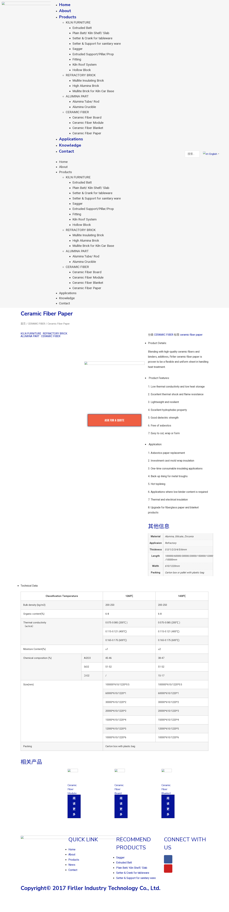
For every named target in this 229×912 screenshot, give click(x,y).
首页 (23, 324)
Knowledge (70, 145)
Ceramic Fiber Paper (86, 133)
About (65, 10)
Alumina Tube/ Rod (85, 101)
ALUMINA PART (77, 96)
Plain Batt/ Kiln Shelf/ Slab (90, 33)
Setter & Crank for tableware (92, 38)
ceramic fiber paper (191, 335)
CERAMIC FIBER (77, 112)
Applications (71, 139)
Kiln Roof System (84, 64)
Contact (66, 151)
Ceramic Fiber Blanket (87, 128)
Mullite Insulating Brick (88, 80)
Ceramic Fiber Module (87, 122)
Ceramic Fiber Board (86, 117)
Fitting (76, 59)
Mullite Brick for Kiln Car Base (93, 91)
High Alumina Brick (85, 85)
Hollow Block (81, 70)
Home (64, 4)
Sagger (77, 49)
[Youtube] (168, 868)
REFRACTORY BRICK (81, 75)
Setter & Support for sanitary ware (96, 43)
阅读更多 (74, 806)
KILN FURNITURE (78, 22)
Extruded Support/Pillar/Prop (93, 54)
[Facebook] (168, 859)
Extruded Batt (82, 28)
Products (67, 17)
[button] (116, 156)
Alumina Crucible (84, 107)
